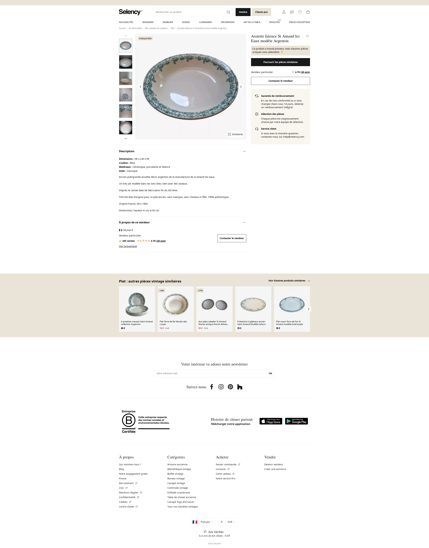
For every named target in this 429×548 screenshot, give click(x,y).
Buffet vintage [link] (175, 473)
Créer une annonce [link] (275, 469)
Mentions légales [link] (130, 492)
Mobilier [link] (168, 22)
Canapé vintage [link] (176, 483)
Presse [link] (122, 478)
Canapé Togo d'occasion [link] (180, 501)
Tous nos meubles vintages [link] (182, 506)
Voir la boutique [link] (128, 246)
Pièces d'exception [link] (299, 22)
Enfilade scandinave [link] (178, 492)
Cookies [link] (125, 501)
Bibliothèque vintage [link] (179, 469)
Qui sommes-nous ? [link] (130, 464)
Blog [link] (121, 469)
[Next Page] (241, 86)
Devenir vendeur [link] (273, 464)
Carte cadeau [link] (225, 473)
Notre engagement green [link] (133, 473)
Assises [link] (186, 22)
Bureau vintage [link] (176, 478)
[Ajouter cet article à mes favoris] (307, 36)
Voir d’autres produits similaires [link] (287, 280)
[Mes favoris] (300, 12)
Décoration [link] (227, 22)
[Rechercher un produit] (229, 12)
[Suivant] (126, 139)
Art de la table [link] (252, 22)
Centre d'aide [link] (128, 506)
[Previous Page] (140, 86)
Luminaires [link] (205, 22)
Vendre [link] (243, 12)
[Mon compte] (284, 12)
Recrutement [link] (128, 483)
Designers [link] (148, 22)
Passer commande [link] (228, 464)
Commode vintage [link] (177, 487)
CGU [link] (123, 487)
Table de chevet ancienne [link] (181, 497)
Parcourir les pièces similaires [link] (280, 62)
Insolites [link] (274, 21)
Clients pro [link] (261, 12)
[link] (130, 12)
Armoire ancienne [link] (177, 464)
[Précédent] (126, 36)
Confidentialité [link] (129, 497)
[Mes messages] (292, 12)
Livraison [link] (223, 469)
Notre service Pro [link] (225, 478)
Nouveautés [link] (126, 22)
